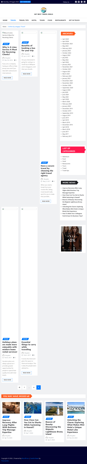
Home (5, 20)
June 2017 (65, 132)
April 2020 (65, 99)
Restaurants (60, 20)
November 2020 (67, 83)
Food (50, 20)
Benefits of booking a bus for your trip (28, 48)
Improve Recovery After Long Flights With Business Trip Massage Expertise (72, 190)
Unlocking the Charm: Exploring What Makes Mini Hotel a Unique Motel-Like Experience (73, 209)
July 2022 (65, 57)
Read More (7, 78)
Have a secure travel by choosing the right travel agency (47, 171)
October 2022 (66, 53)
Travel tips (24, 20)
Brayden (7, 58)
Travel (13, 20)
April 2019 (65, 120)
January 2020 (66, 106)
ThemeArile (5, 461)
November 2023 (67, 44)
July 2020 (65, 92)
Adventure (65, 157)
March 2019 (66, 122)
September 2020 (67, 88)
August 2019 (66, 115)
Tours (42, 20)
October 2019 (66, 111)
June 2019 (65, 118)
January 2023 (66, 51)
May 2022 (65, 60)
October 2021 (66, 69)
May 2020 (65, 97)
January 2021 (66, 78)
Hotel (34, 20)
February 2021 (67, 76)
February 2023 (67, 48)
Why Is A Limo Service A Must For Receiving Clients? (9, 51)
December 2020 (67, 81)
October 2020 (66, 85)
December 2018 (67, 125)
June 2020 (65, 95)
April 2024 (65, 41)
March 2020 (66, 102)
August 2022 (66, 55)
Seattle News (34, 458)
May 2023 (65, 46)
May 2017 (65, 134)
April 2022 (65, 62)
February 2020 (67, 104)
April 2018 (65, 127)
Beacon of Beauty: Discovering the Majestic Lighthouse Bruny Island (72, 202)
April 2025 (65, 39)
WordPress (25, 458)
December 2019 (67, 108)
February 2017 (67, 136)
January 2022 (66, 64)
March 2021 (66, 74)
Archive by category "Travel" (16, 26)
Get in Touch (74, 20)
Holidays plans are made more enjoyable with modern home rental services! (9, 347)
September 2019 (67, 113)
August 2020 (66, 90)
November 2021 (67, 67)
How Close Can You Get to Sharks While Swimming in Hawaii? (32, 423)
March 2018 (66, 129)
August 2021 (66, 71)
